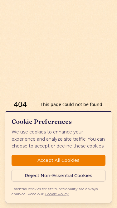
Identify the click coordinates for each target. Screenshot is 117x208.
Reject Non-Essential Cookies (58, 175)
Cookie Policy (57, 193)
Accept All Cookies (58, 160)
